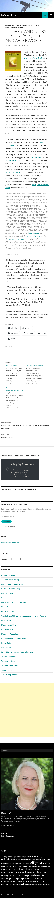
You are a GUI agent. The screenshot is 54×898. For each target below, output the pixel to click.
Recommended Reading (15, 27)
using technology (29, 881)
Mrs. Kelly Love (7, 629)
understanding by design (11, 881)
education (45, 863)
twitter (31, 878)
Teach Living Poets (8, 656)
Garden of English (8, 611)
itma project (9, 869)
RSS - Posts (5, 834)
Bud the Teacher (7, 593)
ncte (26, 869)
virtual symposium (17, 238)
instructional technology (21, 866)
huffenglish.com (9, 15)
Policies (3, 895)
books (3, 863)
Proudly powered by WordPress (18, 895)
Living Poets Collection (10, 542)
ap (41, 857)
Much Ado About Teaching (11, 634)
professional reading (31, 872)
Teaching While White (9, 665)
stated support (36, 157)
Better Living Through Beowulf (13, 584)
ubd (37, 878)
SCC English (6, 647)
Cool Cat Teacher (8, 598)
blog (43, 859)
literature (18, 868)
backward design (35, 859)
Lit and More (6, 620)
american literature (33, 857)
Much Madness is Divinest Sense (13, 638)
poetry (39, 869)
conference (27, 863)
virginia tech (41, 881)
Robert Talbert (6, 643)
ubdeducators (43, 879)
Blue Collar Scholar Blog (10, 589)
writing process (33, 884)
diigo (35, 862)
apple (13, 859)
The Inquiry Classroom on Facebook (18, 489)
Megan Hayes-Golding (9, 625)
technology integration (19, 879)
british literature (10, 863)
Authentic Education (14, 172)
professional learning (11, 871)
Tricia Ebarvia (6, 670)
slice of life (38, 875)
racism (43, 872)
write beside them (14, 884)
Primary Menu (51, 15)
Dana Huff (25, 45)
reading (4, 875)
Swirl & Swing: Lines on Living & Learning (17, 652)
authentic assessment (23, 859)
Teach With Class (8, 661)
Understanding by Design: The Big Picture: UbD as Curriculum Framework (25, 425)
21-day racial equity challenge (13, 856)
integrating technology (40, 866)
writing (24, 884)
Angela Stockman (8, 575)
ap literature (6, 859)
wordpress (5, 884)
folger (3, 866)
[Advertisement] (27, 710)
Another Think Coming (10, 580)
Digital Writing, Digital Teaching (13, 602)
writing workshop (44, 884)
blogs (47, 859)
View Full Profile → (8, 825)
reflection (15, 875)
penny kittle (32, 869)
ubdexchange (33, 235)
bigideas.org (33, 232)
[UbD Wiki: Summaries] (36, 374)
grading (8, 866)
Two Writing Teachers (9, 675)
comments (19, 863)
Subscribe (6, 522)
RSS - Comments (7, 836)
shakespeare (27, 875)
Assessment (10, 25)
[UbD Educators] (15, 374)
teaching (5, 878)
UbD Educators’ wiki (14, 160)
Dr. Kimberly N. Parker (10, 607)
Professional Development (27, 25)
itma (3, 869)
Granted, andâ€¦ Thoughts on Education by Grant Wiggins (23, 616)
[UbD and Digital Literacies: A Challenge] (15, 398)
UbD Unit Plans (7, 435)
